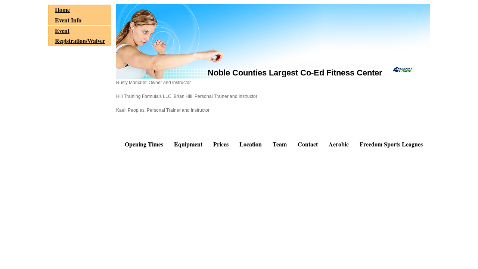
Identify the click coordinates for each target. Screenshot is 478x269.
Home (62, 9)
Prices (221, 144)
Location (250, 144)
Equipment (188, 144)
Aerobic (339, 144)
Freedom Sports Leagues (391, 144)
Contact (308, 144)
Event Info (68, 20)
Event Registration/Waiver (80, 35)
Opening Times (144, 144)
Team (280, 144)
